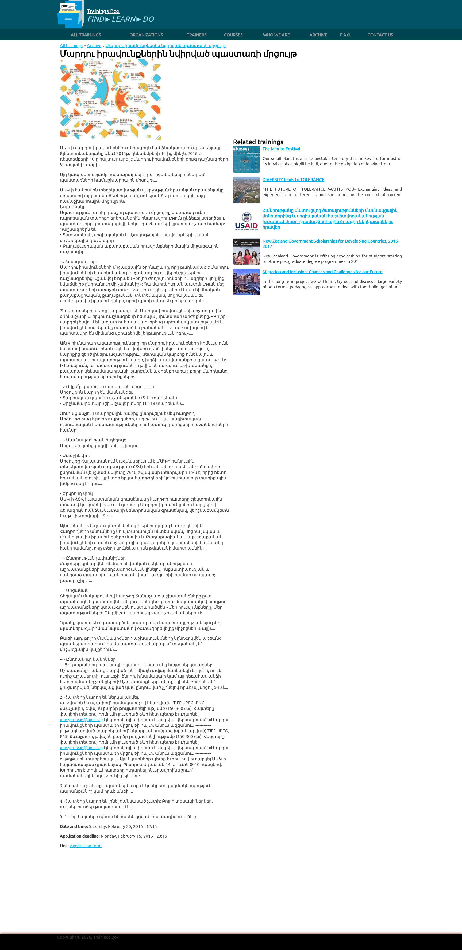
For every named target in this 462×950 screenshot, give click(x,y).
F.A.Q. (345, 34)
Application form (86, 845)
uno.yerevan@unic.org (81, 719)
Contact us (380, 34)
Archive (318, 34)
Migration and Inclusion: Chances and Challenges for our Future (323, 271)
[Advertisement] (144, 889)
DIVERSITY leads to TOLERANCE (293, 179)
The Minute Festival (281, 148)
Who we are (276, 34)
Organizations (146, 34)
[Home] (70, 14)
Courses (233, 34)
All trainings (86, 34)
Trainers (197, 34)
